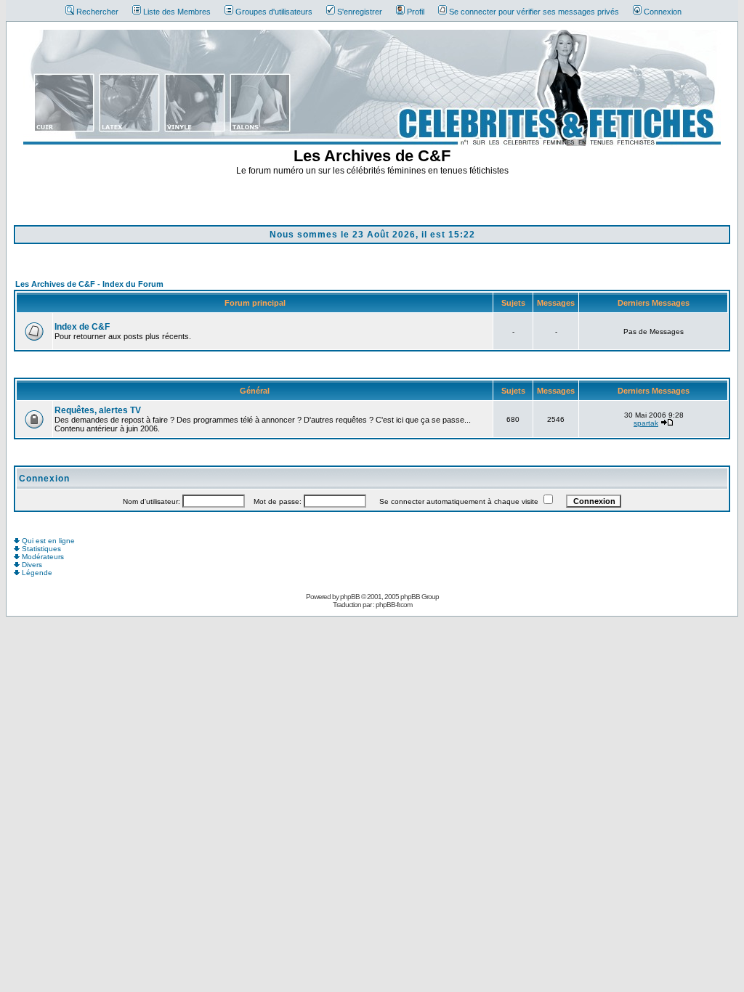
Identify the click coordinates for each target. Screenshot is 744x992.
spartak (646, 423)
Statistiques (40, 549)
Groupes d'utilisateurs (273, 11)
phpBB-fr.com (394, 605)
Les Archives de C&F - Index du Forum (89, 284)
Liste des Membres (177, 11)
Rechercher (97, 11)
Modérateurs (42, 557)
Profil (415, 11)
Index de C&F (82, 327)
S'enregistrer (359, 11)
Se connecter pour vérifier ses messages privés (534, 11)
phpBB (350, 597)
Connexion (663, 11)
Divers (31, 565)
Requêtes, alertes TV (97, 410)
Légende (36, 573)
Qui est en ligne (47, 541)
